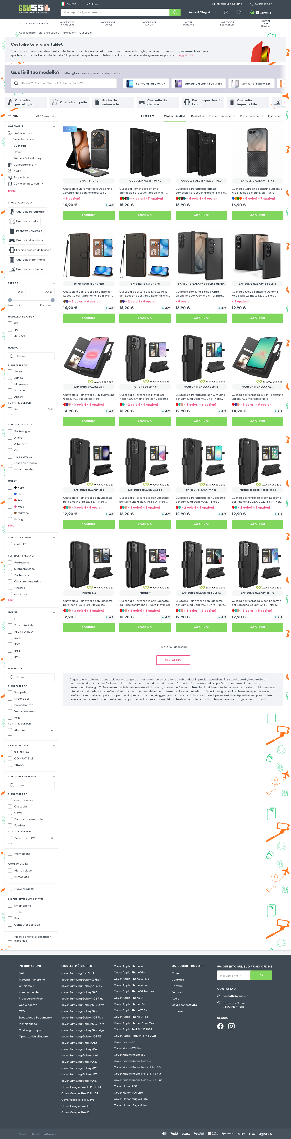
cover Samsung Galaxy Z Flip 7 (81, 979)
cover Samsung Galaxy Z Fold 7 (82, 986)
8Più (11, 525)
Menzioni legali (28, 1024)
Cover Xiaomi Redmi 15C (130, 1054)
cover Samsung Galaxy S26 (79, 992)
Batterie (177, 986)
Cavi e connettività (184, 1005)
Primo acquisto (29, 992)
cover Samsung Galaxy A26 (79, 1068)
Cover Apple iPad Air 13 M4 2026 (135, 1035)
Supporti (177, 992)
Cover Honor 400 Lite (128, 1092)
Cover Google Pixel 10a (76, 1106)
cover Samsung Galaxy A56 (79, 1043)
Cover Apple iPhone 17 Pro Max (134, 1023)
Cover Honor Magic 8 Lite (131, 1099)
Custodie (85, 32)
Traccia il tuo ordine (32, 979)
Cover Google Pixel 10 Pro (78, 1099)
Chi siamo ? (26, 986)
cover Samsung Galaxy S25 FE (81, 1036)
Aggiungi (89, 215)
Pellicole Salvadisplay (27, 158)
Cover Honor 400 (125, 1086)
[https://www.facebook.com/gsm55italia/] (220, 1026)
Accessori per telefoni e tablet (39, 32)
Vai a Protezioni (23, 139)
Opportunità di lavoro (33, 1036)
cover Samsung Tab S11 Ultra (80, 973)
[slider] (10, 300)
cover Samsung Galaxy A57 (79, 1049)
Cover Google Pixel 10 (75, 1112)
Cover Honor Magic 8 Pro (130, 1105)
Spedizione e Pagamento (35, 1017)
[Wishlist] (239, 12)
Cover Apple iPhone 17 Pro (131, 1016)
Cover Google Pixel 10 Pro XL (80, 1093)
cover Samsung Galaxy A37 (79, 1062)
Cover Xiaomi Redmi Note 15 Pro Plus (138, 1080)
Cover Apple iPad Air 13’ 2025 (133, 1029)
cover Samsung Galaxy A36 (79, 1055)
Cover (17, 152)
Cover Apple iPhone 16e (129, 972)
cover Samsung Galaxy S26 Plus (82, 998)
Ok (261, 975)
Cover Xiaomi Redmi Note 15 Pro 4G (137, 1073)
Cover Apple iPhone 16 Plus (131, 979)
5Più (11, 600)
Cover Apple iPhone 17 (128, 998)
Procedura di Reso (31, 998)
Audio (175, 998)
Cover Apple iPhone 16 (128, 966)
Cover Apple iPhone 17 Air (130, 1010)
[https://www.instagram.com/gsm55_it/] (231, 1026)
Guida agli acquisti (31, 1030)
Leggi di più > (185, 55)
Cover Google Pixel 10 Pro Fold (81, 1087)
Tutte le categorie (32, 23)
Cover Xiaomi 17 (124, 1042)
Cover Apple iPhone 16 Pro (131, 985)
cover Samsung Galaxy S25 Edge (82, 1030)
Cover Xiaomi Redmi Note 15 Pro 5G (137, 1067)
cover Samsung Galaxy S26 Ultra (83, 1005)
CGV (22, 1011)
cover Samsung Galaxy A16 (79, 1080)
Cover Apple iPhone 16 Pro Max (134, 991)
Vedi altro (173, 659)
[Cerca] (175, 12)
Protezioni (69, 32)
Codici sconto (28, 1005)
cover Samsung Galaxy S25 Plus (82, 1017)
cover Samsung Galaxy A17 (79, 1074)
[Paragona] (101, 132)
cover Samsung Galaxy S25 (79, 1011)
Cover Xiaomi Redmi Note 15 (132, 1061)
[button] (89, 198)
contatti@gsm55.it (235, 996)
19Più (12, 191)
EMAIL (95, 4)
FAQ (22, 973)
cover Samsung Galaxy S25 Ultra (82, 1024)
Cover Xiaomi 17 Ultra (128, 1048)
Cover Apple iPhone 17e (129, 1004)
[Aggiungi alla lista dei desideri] (109, 132)
